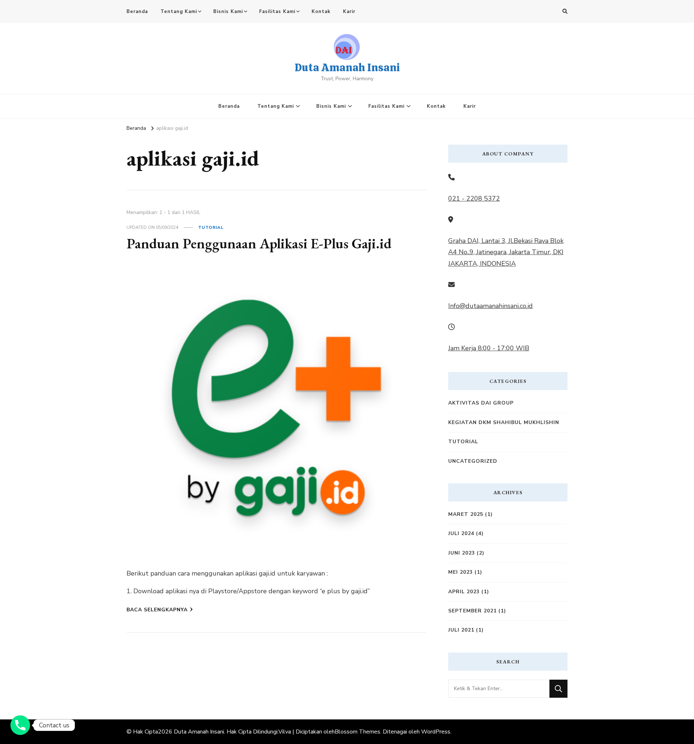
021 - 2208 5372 (474, 198)
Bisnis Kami (228, 11)
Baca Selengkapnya (157, 609)
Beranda (137, 11)
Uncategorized (472, 461)
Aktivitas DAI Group (481, 402)
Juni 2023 (461, 553)
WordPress (435, 732)
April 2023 (464, 591)
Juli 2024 (461, 533)
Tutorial (211, 227)
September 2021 (472, 610)
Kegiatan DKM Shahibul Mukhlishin (503, 422)
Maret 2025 (465, 514)
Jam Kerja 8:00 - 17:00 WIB (488, 348)
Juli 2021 (461, 630)
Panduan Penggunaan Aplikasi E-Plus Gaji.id (259, 243)
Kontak (321, 11)
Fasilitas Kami (277, 11)
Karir (349, 11)
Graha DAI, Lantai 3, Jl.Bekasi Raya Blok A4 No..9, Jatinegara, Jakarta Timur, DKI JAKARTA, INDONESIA (506, 252)
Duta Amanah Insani (347, 67)
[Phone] (20, 725)
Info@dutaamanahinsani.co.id (490, 306)
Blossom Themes (357, 732)
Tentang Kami (178, 11)
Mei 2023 (460, 572)
